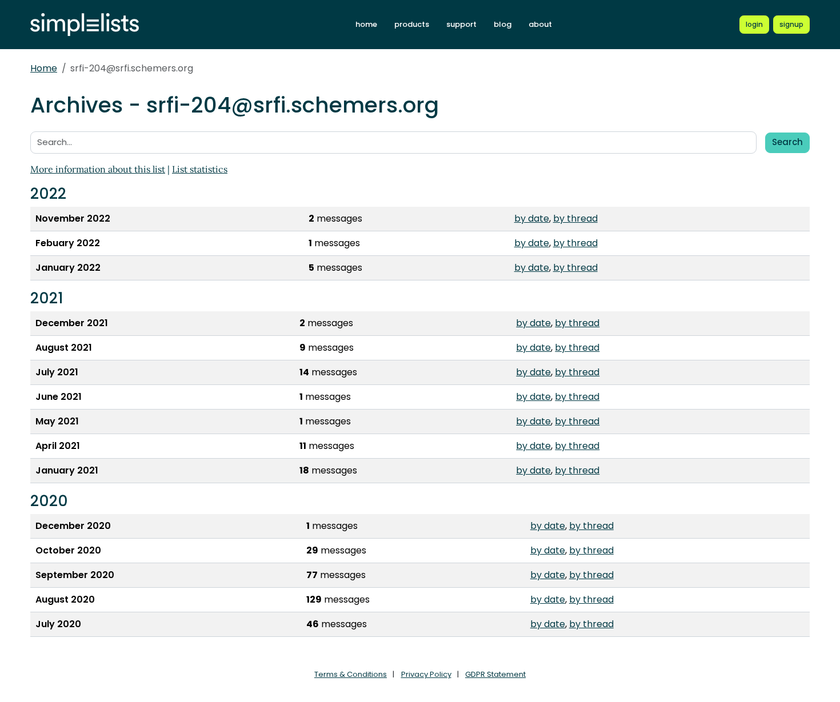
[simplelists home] (84, 25)
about (540, 24)
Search (787, 142)
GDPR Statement (495, 674)
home (366, 24)
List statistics (199, 169)
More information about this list (97, 169)
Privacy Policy (426, 674)
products (411, 24)
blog (502, 24)
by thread (575, 218)
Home (43, 68)
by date (531, 218)
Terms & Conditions (350, 674)
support (461, 24)
